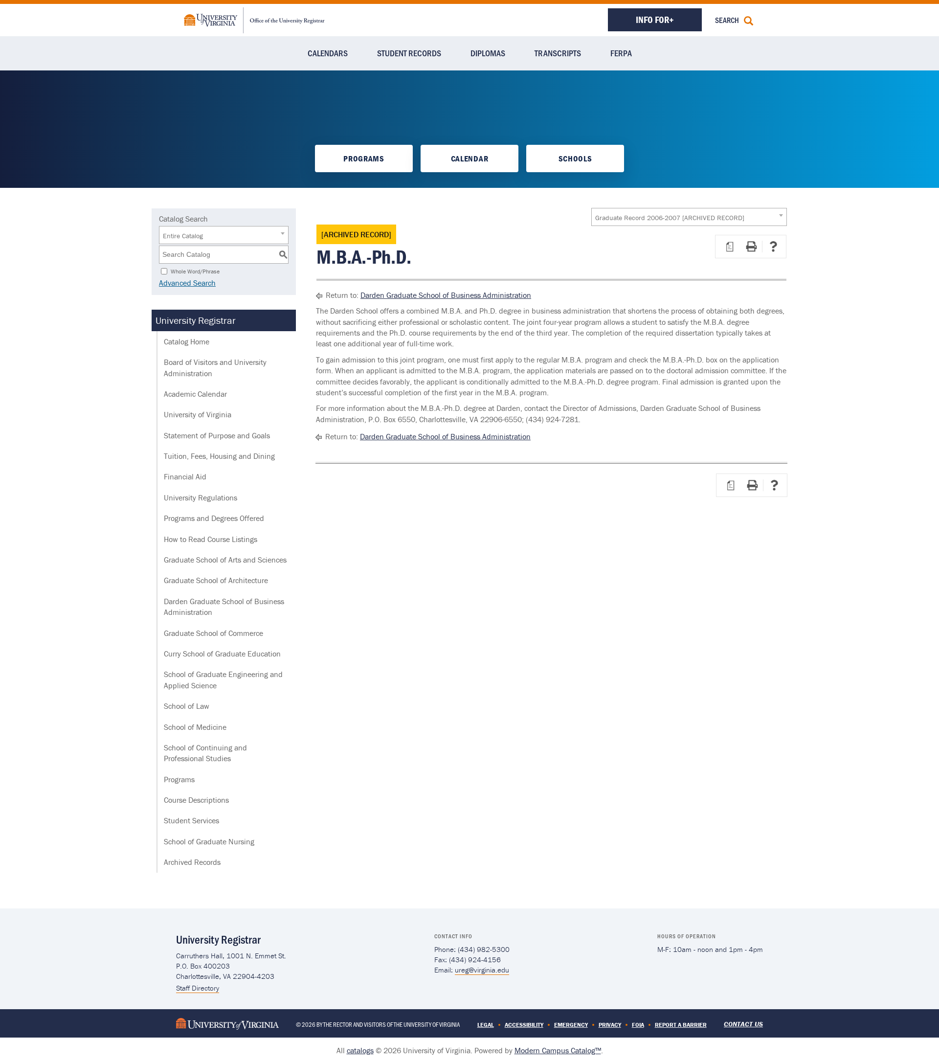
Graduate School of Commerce (213, 633)
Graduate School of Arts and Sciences (225, 560)
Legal (485, 1024)
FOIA (638, 1024)
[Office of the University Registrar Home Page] (254, 19)
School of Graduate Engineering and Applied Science (223, 679)
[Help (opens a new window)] (773, 246)
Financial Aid (185, 476)
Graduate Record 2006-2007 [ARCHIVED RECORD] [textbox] (669, 217)
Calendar (469, 158)
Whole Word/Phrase (195, 270)
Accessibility (524, 1024)
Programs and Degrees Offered (214, 518)
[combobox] (689, 217)
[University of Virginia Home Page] (227, 1023)
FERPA (621, 53)
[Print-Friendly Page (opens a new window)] (751, 246)
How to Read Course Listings (210, 539)
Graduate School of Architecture (216, 580)
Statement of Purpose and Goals (217, 435)
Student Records (409, 53)
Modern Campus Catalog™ (557, 1050)
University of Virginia (197, 414)
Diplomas (487, 53)
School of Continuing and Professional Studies (205, 753)
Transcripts (558, 53)
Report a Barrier (681, 1024)
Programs (363, 158)
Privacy (610, 1024)
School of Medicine (195, 727)
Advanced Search (187, 283)
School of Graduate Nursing (209, 841)
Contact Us (743, 1023)
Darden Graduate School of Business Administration (224, 606)
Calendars (328, 53)
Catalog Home (186, 341)
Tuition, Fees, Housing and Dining (219, 456)
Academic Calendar (195, 394)
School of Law (186, 706)
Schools (575, 158)
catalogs (360, 1050)
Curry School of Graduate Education (222, 653)
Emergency (571, 1024)
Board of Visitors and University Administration (215, 367)
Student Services (191, 820)
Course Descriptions (196, 800)
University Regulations (200, 497)
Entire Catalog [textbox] (183, 235)
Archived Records (192, 862)
